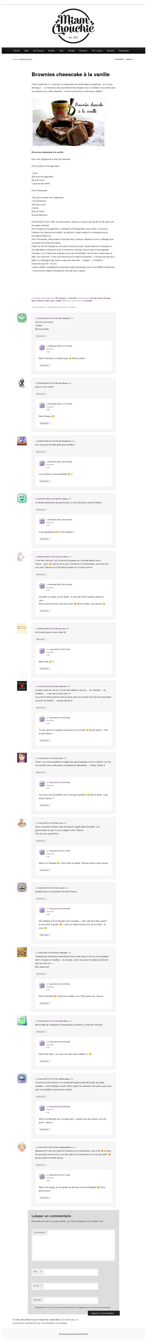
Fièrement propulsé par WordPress (73, 1334)
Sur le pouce (38, 50)
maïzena (40, 300)
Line (60, 758)
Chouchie (73, 298)
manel (64, 498)
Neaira (64, 383)
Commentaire (40, 1232)
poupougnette (65, 1147)
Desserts (110, 50)
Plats (61, 50)
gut (61, 823)
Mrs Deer (63, 1021)
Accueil (16, 50)
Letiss (64, 556)
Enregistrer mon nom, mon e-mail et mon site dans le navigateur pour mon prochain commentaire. (73, 1307)
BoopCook (66, 441)
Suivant (130, 59)
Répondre (41, 335)
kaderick (62, 686)
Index (26, 50)
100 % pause (97, 50)
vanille (58, 300)
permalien (88, 300)
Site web (37, 1299)
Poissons (83, 50)
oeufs (47, 300)
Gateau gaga (64, 1079)
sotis (62, 888)
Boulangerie (124, 50)
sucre (52, 300)
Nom (38, 1271)
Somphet (65, 318)
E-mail (38, 1285)
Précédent (118, 59)
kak (63, 628)
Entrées (51, 50)
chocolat (93, 298)
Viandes (71, 50)
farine (100, 298)
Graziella (63, 952)
